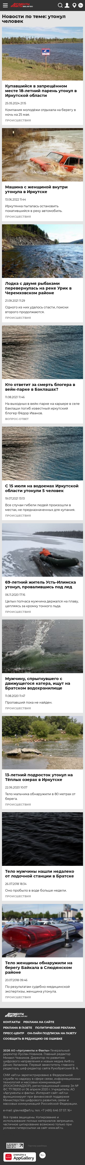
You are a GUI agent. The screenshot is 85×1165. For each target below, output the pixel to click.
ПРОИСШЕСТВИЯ (18, 120)
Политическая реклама (55, 1027)
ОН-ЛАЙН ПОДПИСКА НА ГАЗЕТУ (51, 1033)
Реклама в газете (17, 1027)
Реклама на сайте (38, 1022)
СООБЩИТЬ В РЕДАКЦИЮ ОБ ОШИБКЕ (32, 1038)
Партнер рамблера (37, 1146)
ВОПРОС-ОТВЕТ (17, 419)
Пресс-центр (13, 1033)
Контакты (11, 1022)
